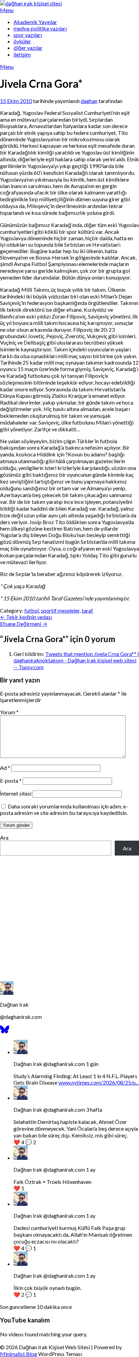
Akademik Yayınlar (35, 22)
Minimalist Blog (18, 1354)
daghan (89, 101)
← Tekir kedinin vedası (26, 617)
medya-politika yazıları (40, 28)
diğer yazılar (28, 47)
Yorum (9, 712)
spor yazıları (27, 35)
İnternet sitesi (15, 793)
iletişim (22, 54)
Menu (6, 10)
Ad (5, 767)
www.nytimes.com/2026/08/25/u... (98, 1082)
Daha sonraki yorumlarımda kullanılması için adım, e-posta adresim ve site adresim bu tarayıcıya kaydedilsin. (64, 809)
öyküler (22, 41)
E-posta (11, 780)
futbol (31, 610)
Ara (4, 837)
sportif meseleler (60, 610)
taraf (87, 610)
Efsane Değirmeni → (23, 623)
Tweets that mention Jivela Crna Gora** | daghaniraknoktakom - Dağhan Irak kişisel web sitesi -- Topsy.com (76, 660)
